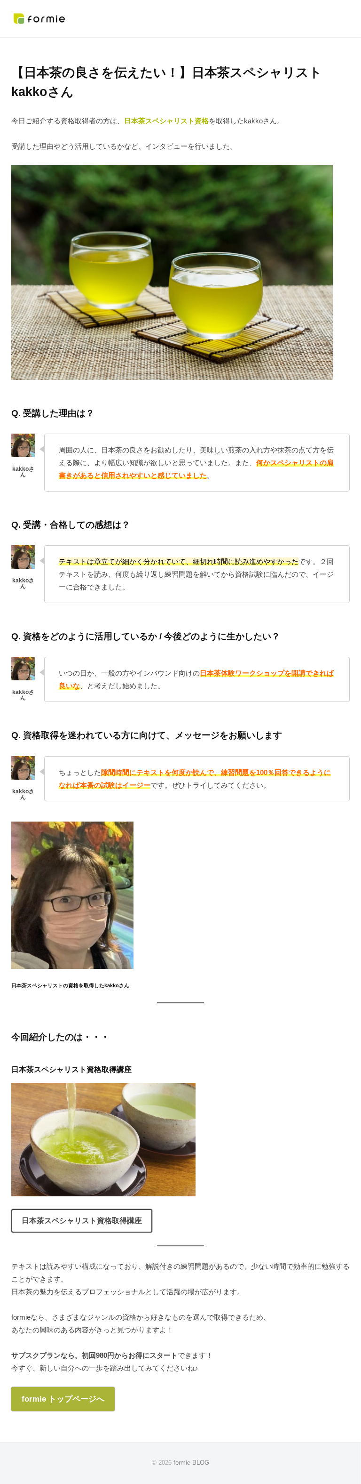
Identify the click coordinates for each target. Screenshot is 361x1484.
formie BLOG (191, 1462)
